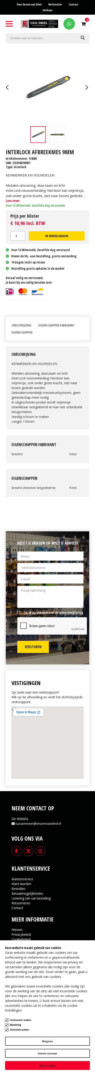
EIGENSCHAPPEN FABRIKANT (56, 325)
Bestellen (18, 888)
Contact (17, 908)
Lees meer (13, 200)
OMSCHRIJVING (21, 325)
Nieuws (17, 929)
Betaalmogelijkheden (27, 893)
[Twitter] (28, 850)
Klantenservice (22, 879)
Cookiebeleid (21, 939)
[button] (8, 88)
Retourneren (21, 903)
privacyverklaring (71, 612)
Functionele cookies (20, 1020)
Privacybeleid (21, 934)
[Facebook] (16, 850)
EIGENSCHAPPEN (22, 332)
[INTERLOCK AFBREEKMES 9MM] (47, 88)
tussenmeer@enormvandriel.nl (38, 823)
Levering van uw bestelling (31, 898)
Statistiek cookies (19, 1029)
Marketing (15, 1024)
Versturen (33, 646)
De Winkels (20, 819)
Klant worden (21, 884)
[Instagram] (40, 850)
